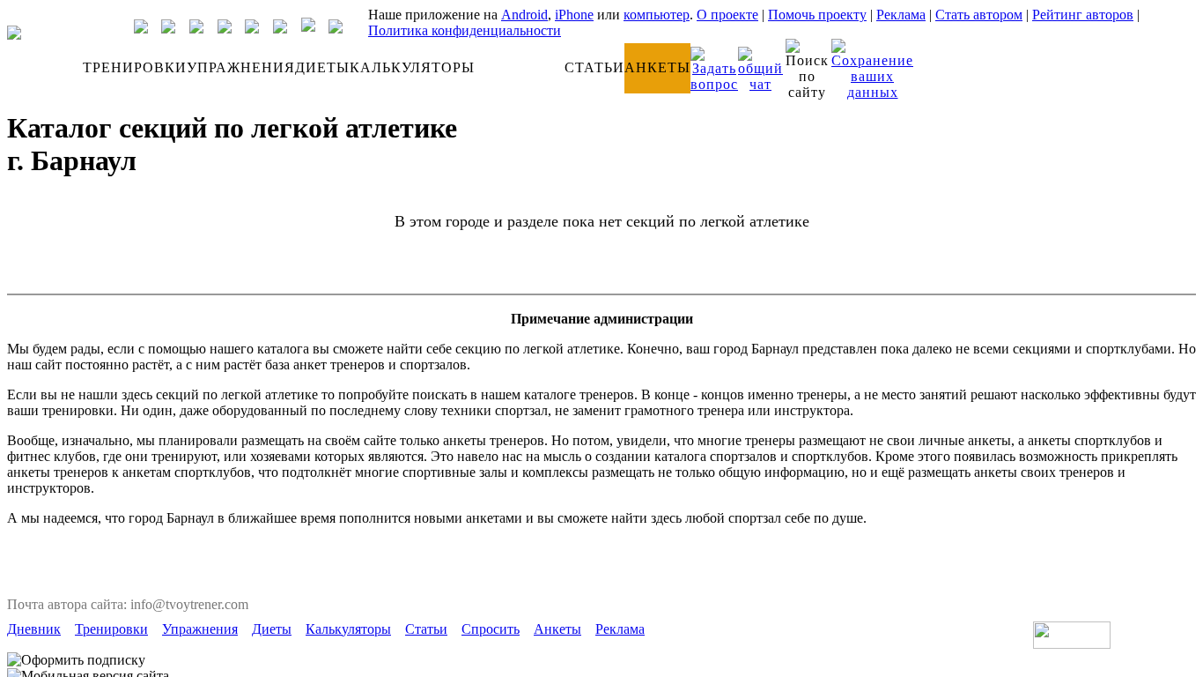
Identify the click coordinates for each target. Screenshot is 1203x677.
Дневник (34, 628)
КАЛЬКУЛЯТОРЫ (412, 67)
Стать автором (978, 14)
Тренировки (111, 628)
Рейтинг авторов (1082, 14)
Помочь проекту (817, 14)
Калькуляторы (348, 628)
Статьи (426, 628)
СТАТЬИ (594, 67)
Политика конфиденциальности (464, 30)
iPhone (574, 14)
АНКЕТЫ (657, 67)
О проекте (727, 14)
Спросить (490, 628)
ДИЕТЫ (322, 67)
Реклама (901, 14)
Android (524, 14)
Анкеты (557, 628)
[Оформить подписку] (76, 660)
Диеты (272, 628)
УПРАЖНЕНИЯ (241, 67)
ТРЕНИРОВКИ (135, 67)
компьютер (657, 14)
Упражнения (200, 628)
